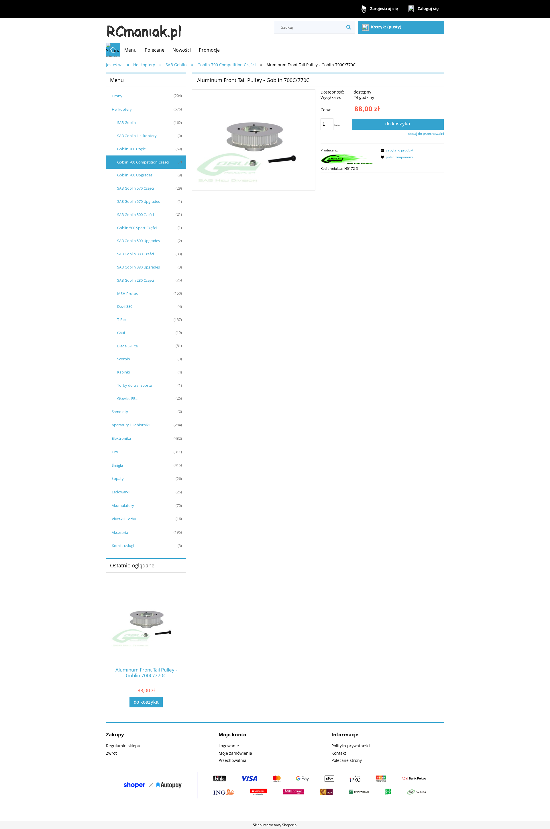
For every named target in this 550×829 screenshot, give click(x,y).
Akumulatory (123, 505)
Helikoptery (122, 109)
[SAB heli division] (347, 159)
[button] (396, 150)
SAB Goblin (126, 122)
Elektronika (121, 438)
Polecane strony (346, 760)
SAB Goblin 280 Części (135, 280)
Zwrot (111, 753)
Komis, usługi (123, 545)
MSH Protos (127, 293)
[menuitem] (130, 50)
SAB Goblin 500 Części (135, 214)
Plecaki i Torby (124, 518)
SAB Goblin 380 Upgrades (138, 267)
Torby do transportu (134, 385)
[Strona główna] (144, 30)
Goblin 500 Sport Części (137, 227)
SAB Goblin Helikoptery (137, 135)
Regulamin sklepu (123, 745)
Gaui (121, 332)
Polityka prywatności (350, 745)
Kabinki (123, 372)
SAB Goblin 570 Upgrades (138, 201)
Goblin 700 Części (131, 148)
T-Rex (122, 319)
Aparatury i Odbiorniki (131, 424)
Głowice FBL (127, 398)
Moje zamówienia (235, 753)
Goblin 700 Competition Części (143, 162)
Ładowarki (120, 492)
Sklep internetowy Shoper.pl (275, 824)
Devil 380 (124, 306)
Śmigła (117, 465)
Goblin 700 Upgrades (134, 175)
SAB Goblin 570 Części (135, 188)
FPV (115, 451)
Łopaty (118, 478)
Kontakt (338, 753)
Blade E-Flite (127, 346)
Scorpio (123, 358)
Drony (117, 95)
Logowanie (229, 745)
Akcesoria (120, 532)
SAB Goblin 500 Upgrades (138, 240)
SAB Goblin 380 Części (135, 253)
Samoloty (120, 411)
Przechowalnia (232, 760)
